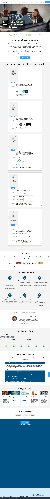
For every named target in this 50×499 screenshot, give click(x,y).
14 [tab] (33, 266)
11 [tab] (29, 266)
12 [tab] (30, 266)
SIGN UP (47, 2)
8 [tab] (24, 266)
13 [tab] (32, 266)
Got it (21, 497)
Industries (24, 2)
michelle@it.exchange (40, 495)
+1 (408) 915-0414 (39, 494)
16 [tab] (36, 266)
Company (32, 2)
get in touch (25, 422)
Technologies (17, 2)
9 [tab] (26, 266)
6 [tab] (21, 266)
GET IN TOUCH (25, 57)
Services (11, 2)
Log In (42, 2)
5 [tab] (20, 266)
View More (41, 97)
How (28, 2)
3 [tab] (17, 266)
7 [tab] (23, 266)
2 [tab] (16, 266)
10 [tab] (27, 266)
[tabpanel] (11, 263)
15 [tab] (35, 266)
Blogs (37, 2)
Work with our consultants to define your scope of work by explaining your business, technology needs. (7, 336)
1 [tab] (14, 266)
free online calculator (33, 52)
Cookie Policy (15, 497)
